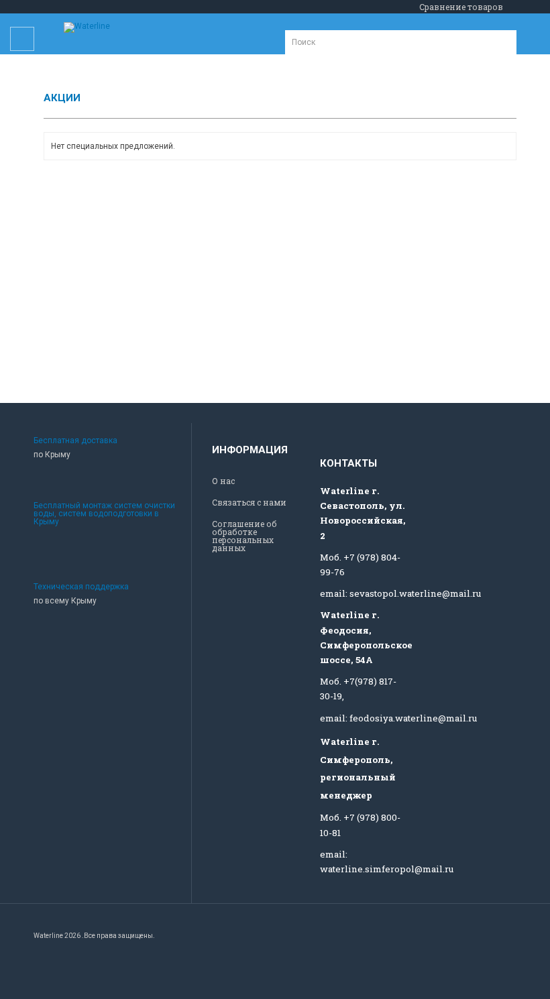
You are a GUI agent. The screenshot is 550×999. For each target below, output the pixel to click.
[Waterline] (87, 27)
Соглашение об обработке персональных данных (244, 535)
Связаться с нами (249, 502)
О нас (223, 480)
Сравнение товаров (461, 6)
